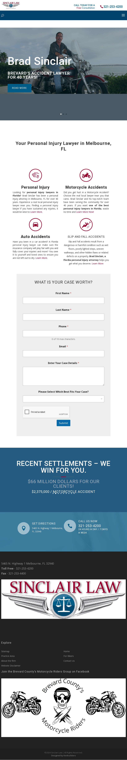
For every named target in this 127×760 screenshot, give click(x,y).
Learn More (97, 263)
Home (67, 651)
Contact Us (69, 660)
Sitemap (5, 651)
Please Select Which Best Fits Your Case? (63, 391)
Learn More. (36, 211)
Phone (63, 326)
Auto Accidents (35, 236)
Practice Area (8, 656)
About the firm (8, 660)
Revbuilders (70, 755)
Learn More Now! (85, 211)
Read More (19, 88)
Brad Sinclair (40, 61)
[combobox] (63, 399)
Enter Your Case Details (63, 363)
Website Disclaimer (10, 665)
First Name (63, 293)
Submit (63, 423)
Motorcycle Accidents (86, 187)
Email (63, 346)
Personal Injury (35, 187)
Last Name (63, 309)
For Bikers (69, 656)
